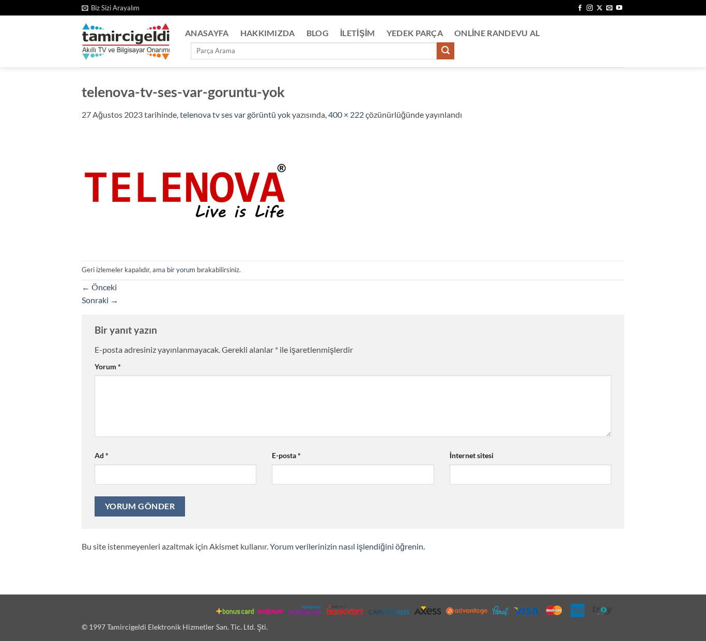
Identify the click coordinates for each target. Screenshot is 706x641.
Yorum (108, 366)
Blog (317, 33)
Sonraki (100, 300)
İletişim (357, 33)
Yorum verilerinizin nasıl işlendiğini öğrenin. (347, 546)
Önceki (99, 287)
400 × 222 (346, 114)
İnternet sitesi (472, 455)
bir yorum (181, 269)
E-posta (286, 455)
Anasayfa (207, 33)
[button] (111, 7)
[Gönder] (445, 51)
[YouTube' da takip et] (619, 8)
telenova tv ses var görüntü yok (235, 114)
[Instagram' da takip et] (590, 8)
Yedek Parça (415, 33)
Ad (102, 455)
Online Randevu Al (497, 33)
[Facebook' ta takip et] (580, 8)
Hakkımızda (267, 33)
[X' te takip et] (599, 8)
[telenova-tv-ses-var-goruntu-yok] (185, 190)
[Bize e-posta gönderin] (609, 8)
